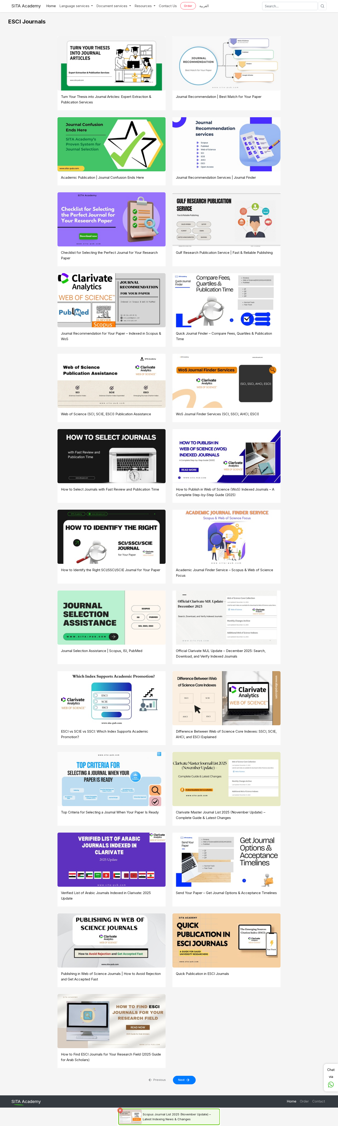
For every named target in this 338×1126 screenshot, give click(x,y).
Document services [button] (112, 6)
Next (182, 1080)
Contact (318, 1101)
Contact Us (168, 6)
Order (188, 6)
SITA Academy (26, 6)
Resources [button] (144, 6)
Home (51, 6)
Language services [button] (74, 6)
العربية (204, 6)
